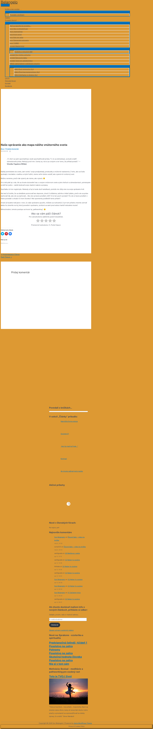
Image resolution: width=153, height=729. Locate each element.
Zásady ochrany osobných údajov (61, 630)
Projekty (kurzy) (11, 20)
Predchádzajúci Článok (10, 255)
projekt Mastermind (17, 46)
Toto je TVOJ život (60, 676)
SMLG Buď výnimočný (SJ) (24, 69)
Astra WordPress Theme (83, 723)
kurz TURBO (14, 43)
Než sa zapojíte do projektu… (20, 26)
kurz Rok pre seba (16, 37)
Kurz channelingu (16, 32)
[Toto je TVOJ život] (68, 704)
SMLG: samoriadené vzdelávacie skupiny (25, 64)
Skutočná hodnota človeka (65, 656)
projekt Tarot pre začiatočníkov (21, 61)
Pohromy (54, 649)
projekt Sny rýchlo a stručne (20, 55)
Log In (7, 78)
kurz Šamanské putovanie (19, 40)
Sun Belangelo (59, 537)
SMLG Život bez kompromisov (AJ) (27, 72)
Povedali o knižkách (17, 15)
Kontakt (8, 83)
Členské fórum (10, 81)
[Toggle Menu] (67, 12)
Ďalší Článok (6, 257)
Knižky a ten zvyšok (12, 9)
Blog (2, 149)
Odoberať (54, 625)
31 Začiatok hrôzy (74, 593)
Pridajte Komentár (12, 149)
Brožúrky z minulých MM (23, 52)
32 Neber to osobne (72, 560)
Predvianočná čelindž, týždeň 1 (68, 642)
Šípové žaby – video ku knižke (75, 547)
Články (7, 18)
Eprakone (8, 86)
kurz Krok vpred (16, 35)
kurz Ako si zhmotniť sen (19, 29)
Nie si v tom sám (59, 663)
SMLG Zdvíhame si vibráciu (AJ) (25, 75)
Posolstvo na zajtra (61, 646)
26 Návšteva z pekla (72, 553)
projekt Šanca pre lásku (18, 58)
